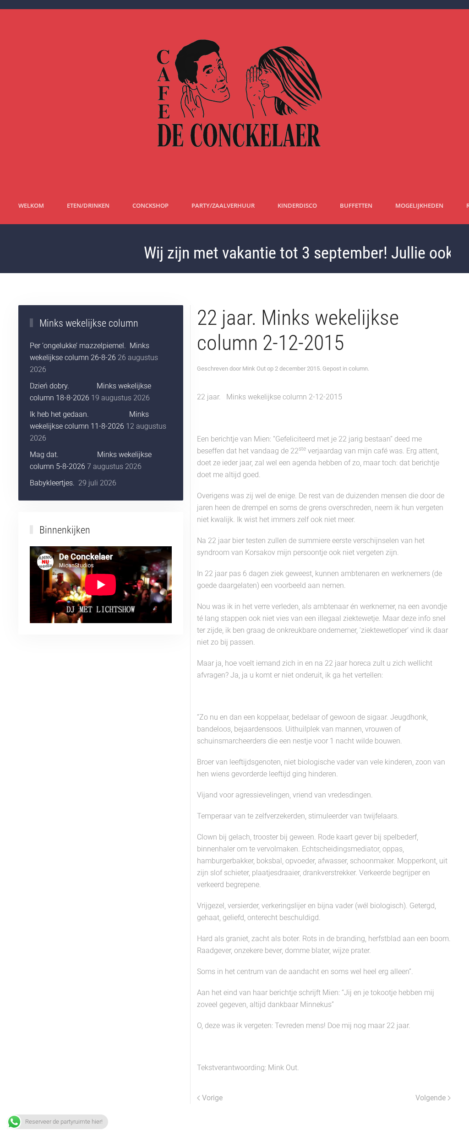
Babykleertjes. (53, 483)
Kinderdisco (297, 205)
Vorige (212, 1097)
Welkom (31, 205)
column (358, 368)
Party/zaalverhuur (223, 205)
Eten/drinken (88, 205)
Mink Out (254, 368)
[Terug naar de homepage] (235, 98)
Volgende (430, 1097)
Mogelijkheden (419, 205)
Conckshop (150, 205)
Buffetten (356, 205)
